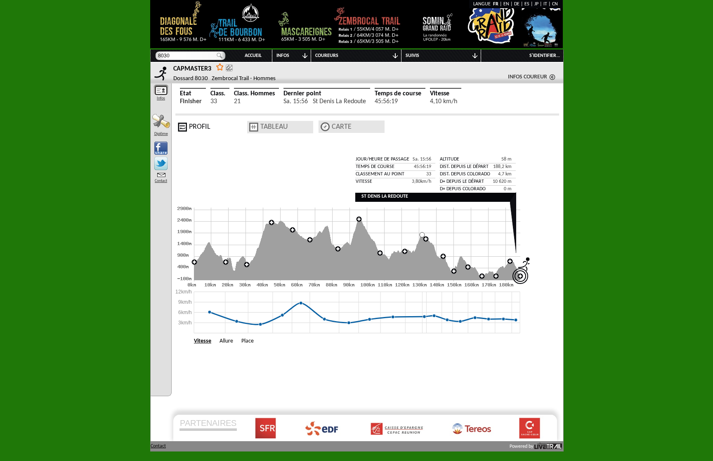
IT (545, 4)
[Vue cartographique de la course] (325, 127)
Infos (161, 98)
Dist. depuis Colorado (465, 174)
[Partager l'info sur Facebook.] (161, 148)
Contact (161, 181)
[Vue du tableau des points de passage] (253, 127)
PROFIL (199, 127)
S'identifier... (544, 55)
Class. (217, 93)
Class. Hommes (254, 93)
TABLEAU (274, 127)
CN (555, 4)
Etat (185, 93)
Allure (226, 341)
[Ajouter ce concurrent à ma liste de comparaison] (229, 67)
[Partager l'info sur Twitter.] (161, 163)
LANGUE (483, 4)
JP (536, 4)
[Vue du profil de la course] (182, 127)
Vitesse (439, 93)
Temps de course (398, 93)
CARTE (342, 127)
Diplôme (161, 134)
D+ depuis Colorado (463, 189)
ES (526, 4)
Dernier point (302, 93)
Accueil (253, 55)
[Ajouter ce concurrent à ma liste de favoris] (220, 67)
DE (516, 4)
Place (247, 341)
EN (506, 4)
